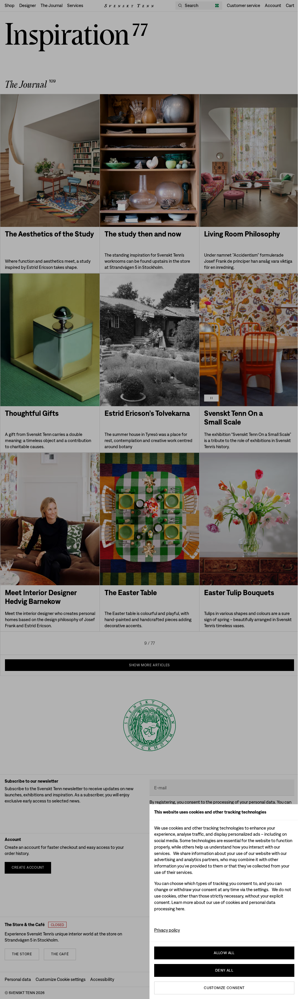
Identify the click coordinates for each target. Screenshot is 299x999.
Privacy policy (167, 930)
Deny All (224, 970)
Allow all (224, 953)
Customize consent (224, 988)
